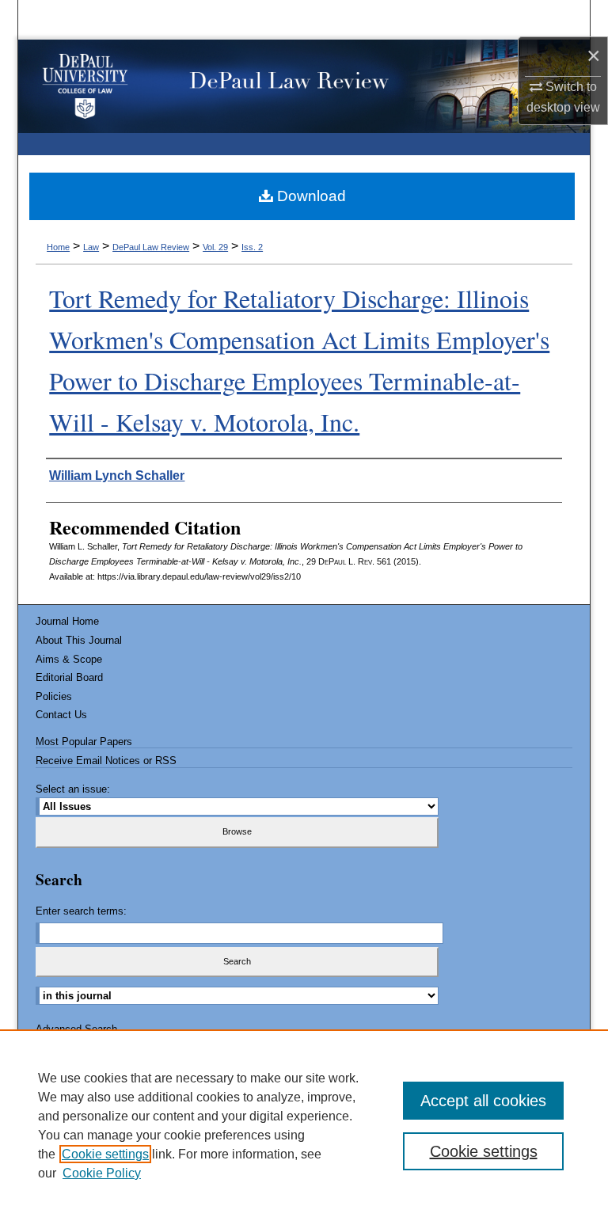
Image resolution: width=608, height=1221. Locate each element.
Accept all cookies (483, 1100)
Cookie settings (105, 1154)
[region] (304, 1125)
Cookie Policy (102, 1173)
